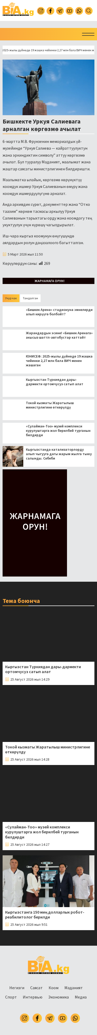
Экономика (58, 997)
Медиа (81, 997)
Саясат (36, 987)
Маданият (73, 987)
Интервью (32, 997)
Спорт (11, 997)
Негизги (16, 987)
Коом (53, 987)
